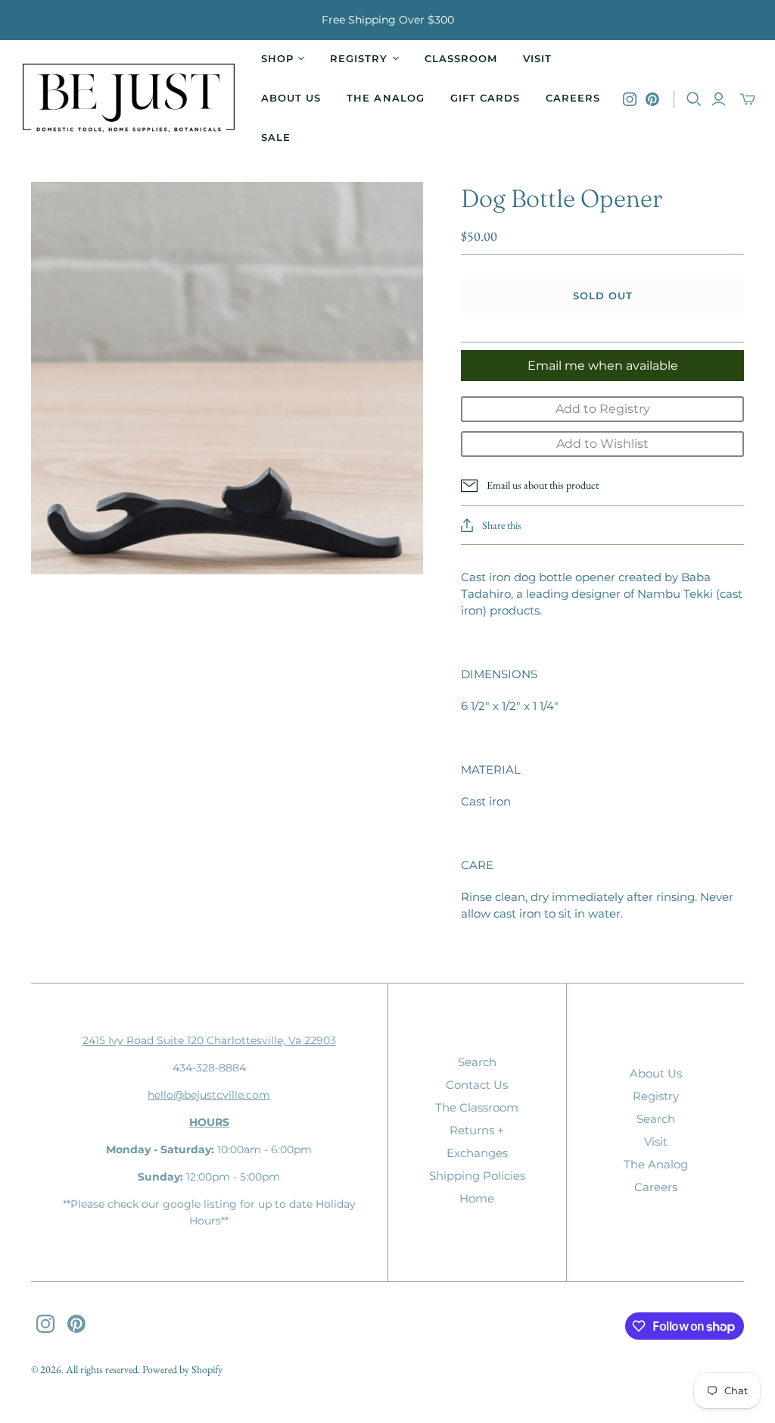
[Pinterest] (652, 99)
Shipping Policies (477, 1175)
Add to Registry (603, 409)
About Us (291, 98)
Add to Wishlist (602, 443)
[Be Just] (129, 100)
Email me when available (603, 365)
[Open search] (694, 99)
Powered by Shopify (182, 1369)
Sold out (603, 295)
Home (476, 1198)
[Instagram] (629, 99)
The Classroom (476, 1107)
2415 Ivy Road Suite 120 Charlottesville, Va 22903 (209, 1040)
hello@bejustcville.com (209, 1095)
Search (477, 1062)
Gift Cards (485, 98)
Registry (656, 1096)
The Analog (385, 98)
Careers (573, 98)
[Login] (719, 99)
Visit (537, 58)
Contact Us (477, 1084)
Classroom (461, 58)
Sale (276, 137)
